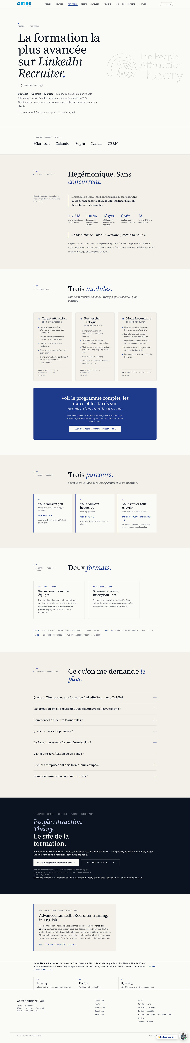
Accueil (48, 4)
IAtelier (95, 4)
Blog (117, 4)
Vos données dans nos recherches (155, 1014)
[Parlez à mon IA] (183, 1036)
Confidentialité (146, 1011)
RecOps (84, 4)
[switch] (166, 4)
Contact (142, 4)
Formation (73, 4)
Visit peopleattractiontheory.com (58, 944)
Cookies (142, 1018)
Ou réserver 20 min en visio (100, 863)
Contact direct (145, 1022)
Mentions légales (146, 1007)
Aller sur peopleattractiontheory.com (95, 429)
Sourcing (60, 4)
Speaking (107, 4)
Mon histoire (128, 4)
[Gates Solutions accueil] (24, 4)
